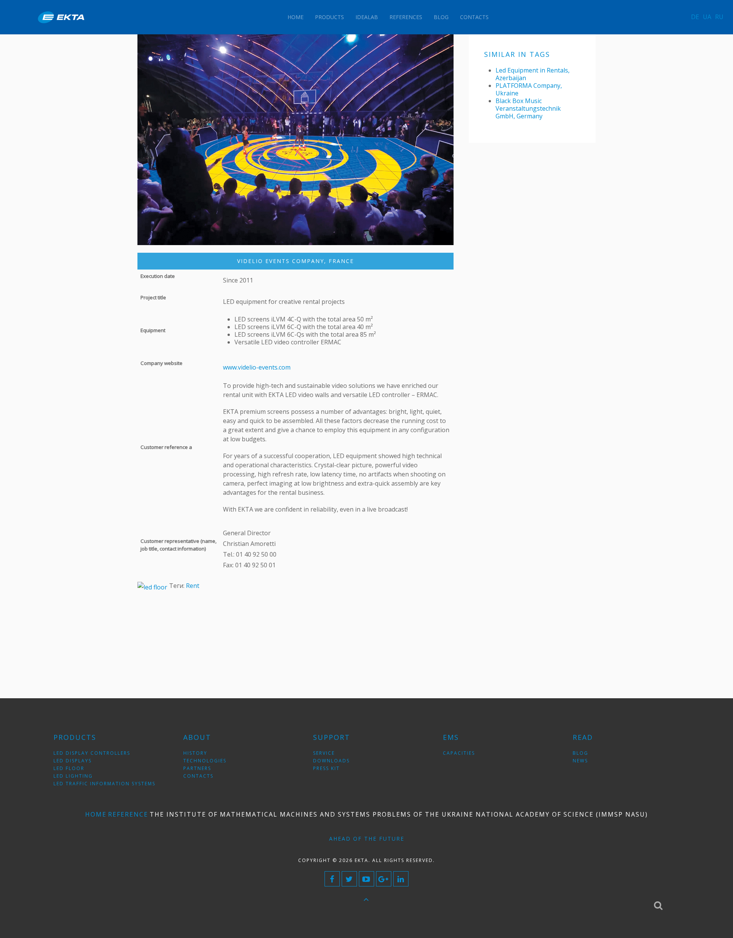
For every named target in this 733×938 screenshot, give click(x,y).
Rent (192, 585)
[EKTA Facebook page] (332, 878)
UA (707, 17)
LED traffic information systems (104, 783)
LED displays (72, 760)
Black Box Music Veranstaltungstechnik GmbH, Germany (528, 108)
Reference (128, 814)
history (195, 753)
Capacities (459, 753)
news (580, 760)
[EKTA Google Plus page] (383, 878)
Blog (441, 17)
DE (695, 17)
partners (197, 768)
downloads (331, 760)
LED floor (68, 768)
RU (719, 17)
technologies (204, 760)
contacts (198, 776)
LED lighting (73, 776)
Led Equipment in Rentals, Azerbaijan (533, 74)
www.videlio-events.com (257, 367)
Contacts (474, 17)
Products (329, 17)
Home (295, 17)
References (405, 17)
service (324, 753)
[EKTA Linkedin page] (400, 878)
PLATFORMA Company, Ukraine (529, 89)
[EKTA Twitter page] (349, 878)
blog (580, 753)
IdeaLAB (366, 17)
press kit (326, 768)
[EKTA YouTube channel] (366, 878)
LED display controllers (91, 753)
